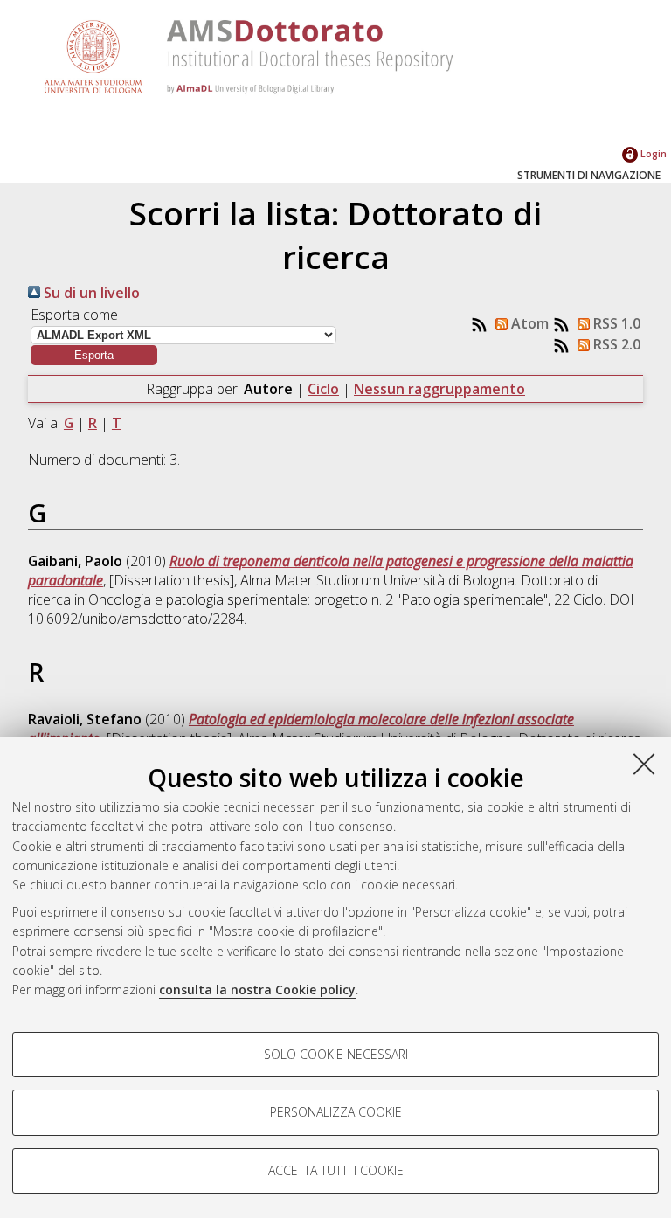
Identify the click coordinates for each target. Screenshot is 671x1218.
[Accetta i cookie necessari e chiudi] (644, 764)
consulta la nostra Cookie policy (257, 989)
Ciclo (323, 388)
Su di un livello (90, 292)
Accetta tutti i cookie (336, 1170)
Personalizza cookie (336, 1112)
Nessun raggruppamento (439, 388)
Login (652, 153)
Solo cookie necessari (336, 1054)
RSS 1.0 (615, 323)
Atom (528, 323)
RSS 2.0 (615, 344)
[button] (94, 355)
